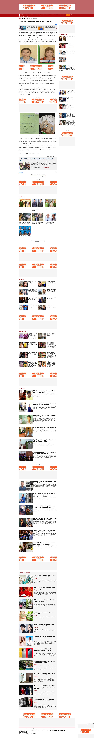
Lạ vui (50, 14)
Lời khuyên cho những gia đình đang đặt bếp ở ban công (51, 334)
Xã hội (68, 14)
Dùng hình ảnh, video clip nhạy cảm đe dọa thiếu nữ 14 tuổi (24, 223)
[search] (71, 15)
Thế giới (32, 18)
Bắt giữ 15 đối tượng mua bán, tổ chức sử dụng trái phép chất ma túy (25, 236)
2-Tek (57, 14)
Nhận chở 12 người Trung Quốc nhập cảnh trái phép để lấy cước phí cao (51, 306)
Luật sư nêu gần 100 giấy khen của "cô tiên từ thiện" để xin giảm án (32, 298)
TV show (36, 14)
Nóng (25, 14)
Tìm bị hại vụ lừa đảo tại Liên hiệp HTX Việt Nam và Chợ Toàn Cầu (32, 306)
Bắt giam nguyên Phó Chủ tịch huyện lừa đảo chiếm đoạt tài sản (51, 209)
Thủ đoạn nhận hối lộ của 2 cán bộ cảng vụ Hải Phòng (37, 223)
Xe (60, 14)
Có (33, 176)
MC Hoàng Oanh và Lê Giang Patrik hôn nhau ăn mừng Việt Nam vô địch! (32, 343)
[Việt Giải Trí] (20, 15)
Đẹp (43, 14)
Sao (28, 14)
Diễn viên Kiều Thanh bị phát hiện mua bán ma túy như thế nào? (32, 282)
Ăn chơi (64, 14)
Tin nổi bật (28, 18)
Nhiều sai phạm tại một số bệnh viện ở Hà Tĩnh (25, 209)
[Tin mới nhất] (22, 15)
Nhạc (40, 14)
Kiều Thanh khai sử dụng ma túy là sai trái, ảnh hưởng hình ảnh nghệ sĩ (32, 290)
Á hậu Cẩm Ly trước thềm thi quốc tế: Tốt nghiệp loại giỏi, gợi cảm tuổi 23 (32, 353)
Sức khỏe (36, 18)
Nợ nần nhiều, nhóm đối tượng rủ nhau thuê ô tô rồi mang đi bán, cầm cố (49, 27)
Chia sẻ (21, 172)
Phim (32, 14)
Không (42, 176)
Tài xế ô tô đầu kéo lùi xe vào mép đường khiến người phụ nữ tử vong (51, 290)
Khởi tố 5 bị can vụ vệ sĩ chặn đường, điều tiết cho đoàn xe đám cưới (37, 209)
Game (54, 14)
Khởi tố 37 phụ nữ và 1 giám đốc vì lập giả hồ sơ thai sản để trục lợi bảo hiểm (36, 159)
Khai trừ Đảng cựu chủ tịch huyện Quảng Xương (50, 223)
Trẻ (46, 14)
